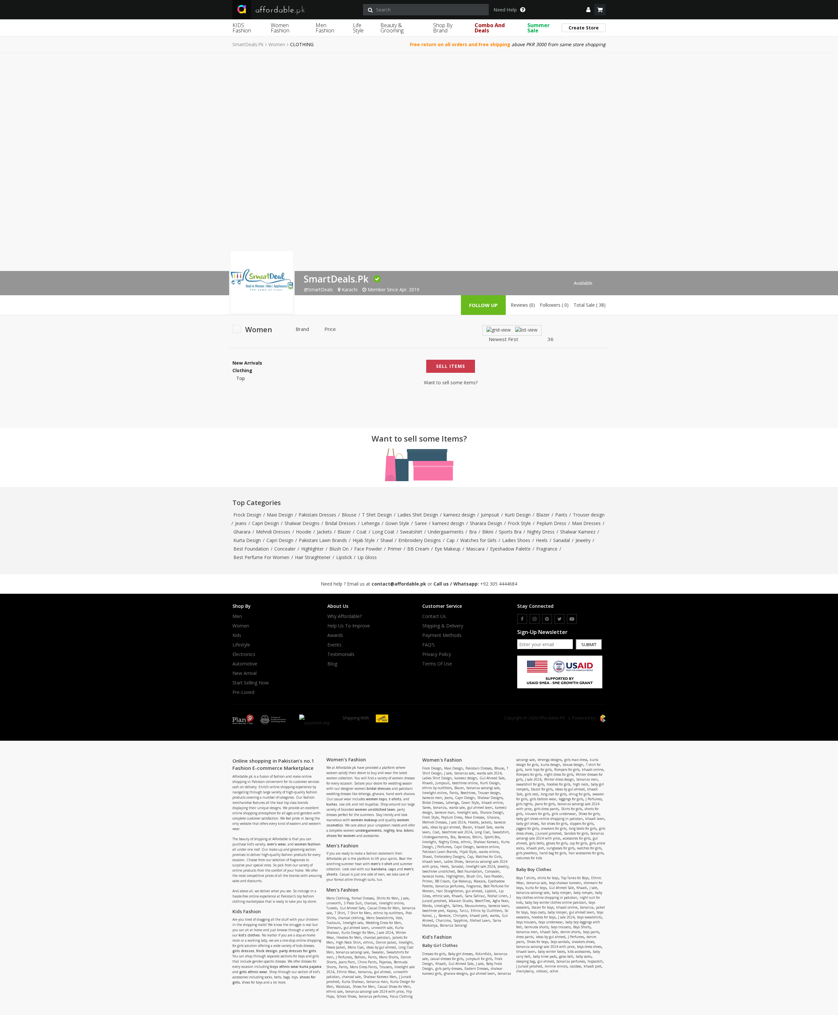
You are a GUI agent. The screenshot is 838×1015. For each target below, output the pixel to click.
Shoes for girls (588, 813)
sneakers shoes (583, 941)
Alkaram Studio (460, 900)
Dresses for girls (434, 954)
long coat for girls (553, 794)
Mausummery (475, 905)
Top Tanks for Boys (575, 878)
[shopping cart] (600, 9)
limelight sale (353, 922)
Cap (450, 540)
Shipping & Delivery (442, 626)
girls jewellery (526, 853)
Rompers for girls (566, 769)
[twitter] (559, 619)
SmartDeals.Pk (248, 44)
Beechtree (468, 792)
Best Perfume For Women (261, 557)
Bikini (487, 532)
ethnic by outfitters (388, 913)
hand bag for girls (552, 853)
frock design (266, 951)
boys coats (537, 912)
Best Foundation (251, 549)
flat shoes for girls (554, 823)
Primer (395, 549)
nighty (389, 830)
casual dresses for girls (446, 958)
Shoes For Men (364, 986)
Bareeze (464, 837)
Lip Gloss (367, 557)
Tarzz (464, 910)
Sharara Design (486, 523)
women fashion (307, 844)
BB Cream (418, 549)
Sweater (378, 952)
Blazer (543, 515)
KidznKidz (483, 954)
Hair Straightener (313, 557)
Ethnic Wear (346, 972)
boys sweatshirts (589, 917)
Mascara (475, 549)
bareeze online (487, 846)
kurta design (550, 764)
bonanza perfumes (373, 996)
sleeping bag (525, 961)
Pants (561, 515)
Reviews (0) (523, 305)
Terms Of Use (437, 664)
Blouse (349, 515)
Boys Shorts (582, 927)
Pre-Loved (243, 692)
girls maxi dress (575, 759)
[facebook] (522, 619)
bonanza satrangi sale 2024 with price (374, 991)
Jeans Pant (347, 962)
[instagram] (534, 619)
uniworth (333, 903)
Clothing (242, 370)
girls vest (531, 794)
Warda (427, 905)
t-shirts (395, 799)
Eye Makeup (448, 549)
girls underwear (564, 813)
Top (240, 378)
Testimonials (341, 654)
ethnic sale (334, 991)
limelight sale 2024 (480, 866)
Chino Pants (366, 962)
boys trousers (526, 922)
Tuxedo (331, 908)
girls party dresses (448, 968)
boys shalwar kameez (565, 882)
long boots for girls (582, 828)
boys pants (591, 932)
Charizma (443, 920)
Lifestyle (241, 645)
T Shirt (340, 913)
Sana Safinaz (475, 896)
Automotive (244, 664)
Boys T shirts (525, 878)
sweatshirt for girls (530, 784)
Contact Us (434, 616)
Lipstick (344, 557)
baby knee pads (544, 956)
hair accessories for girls (586, 853)
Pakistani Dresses (317, 515)
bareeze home (433, 876)
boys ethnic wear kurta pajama (295, 966)
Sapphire (460, 920)
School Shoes (346, 996)
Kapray (452, 910)
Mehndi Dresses (273, 532)
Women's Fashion (442, 760)
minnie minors (556, 966)
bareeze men (432, 797)
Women (276, 44)
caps (392, 869)
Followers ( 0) (554, 305)
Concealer (285, 549)
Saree (421, 523)
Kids (236, 635)
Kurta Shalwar (353, 981)
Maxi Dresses (586, 523)
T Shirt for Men (359, 913)
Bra (473, 532)
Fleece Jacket (335, 947)
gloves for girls (556, 843)
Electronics (243, 654)
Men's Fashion (342, 890)
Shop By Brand (442, 28)
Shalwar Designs (301, 523)
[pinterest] (547, 619)
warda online (489, 851)
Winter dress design (559, 779)
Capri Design (265, 523)
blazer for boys (543, 907)
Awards (335, 635)
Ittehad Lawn (480, 920)
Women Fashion (280, 28)
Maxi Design (280, 515)
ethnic (368, 942)
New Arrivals (247, 363)
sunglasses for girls (560, 848)
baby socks (584, 956)
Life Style (358, 28)
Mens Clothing (337, 898)
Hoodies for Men (349, 937)
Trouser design (589, 515)
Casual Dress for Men (383, 908)
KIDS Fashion (241, 28)
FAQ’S (428, 645)
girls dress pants (546, 809)
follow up (483, 305)
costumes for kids (529, 858)
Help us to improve (348, 626)
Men (237, 616)
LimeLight (441, 905)
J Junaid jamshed (548, 833)
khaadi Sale (483, 827)
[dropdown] (588, 9)
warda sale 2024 (489, 773)
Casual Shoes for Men (393, 986)
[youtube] (572, 619)
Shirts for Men (387, 898)
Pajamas (385, 962)
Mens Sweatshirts (379, 917)
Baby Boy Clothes (533, 869)
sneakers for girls (553, 828)
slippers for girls (581, 823)
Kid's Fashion (437, 937)
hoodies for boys (544, 917)
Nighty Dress (541, 532)
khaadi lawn (431, 861)
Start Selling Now (250, 682)
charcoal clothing (351, 917)
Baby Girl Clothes (440, 945)
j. (435, 915)
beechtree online (465, 783)
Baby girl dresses (460, 954)
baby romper (561, 892)
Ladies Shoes (516, 540)
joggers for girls (527, 828)
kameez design (459, 515)
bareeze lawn (498, 905)
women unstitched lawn (375, 809)
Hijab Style (364, 540)
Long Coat (383, 532)
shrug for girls (579, 794)
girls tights (524, 804)
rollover (541, 971)
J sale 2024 (385, 932)
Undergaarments (446, 532)
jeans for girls (545, 804)
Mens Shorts (388, 957)
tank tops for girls (538, 769)
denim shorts (570, 932)
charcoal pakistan (377, 937)
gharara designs (455, 973)
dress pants (524, 936)
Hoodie (303, 532)
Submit (588, 644)
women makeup (364, 820)
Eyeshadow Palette (510, 549)
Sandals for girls (576, 833)
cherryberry (525, 971)
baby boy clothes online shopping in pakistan (559, 895)
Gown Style (397, 523)
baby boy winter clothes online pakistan (555, 902)
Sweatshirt (411, 532)
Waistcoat (343, 986)
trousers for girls (537, 813)
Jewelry (583, 540)
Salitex (457, 905)
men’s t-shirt (381, 863)
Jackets (324, 532)
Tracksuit (333, 922)
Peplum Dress (551, 523)
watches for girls (589, 848)
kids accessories (579, 951)
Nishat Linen (497, 896)
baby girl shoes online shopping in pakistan (549, 818)
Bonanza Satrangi (453, 925)
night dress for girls (558, 774)
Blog (332, 664)
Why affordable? (344, 616)
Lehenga (370, 523)
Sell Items (450, 366)
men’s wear (276, 844)
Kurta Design (247, 540)
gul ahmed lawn (356, 927)
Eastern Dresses (476, 968)
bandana (378, 869)
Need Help (505, 10)
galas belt (566, 956)
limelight (405, 942)
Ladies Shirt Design (417, 515)
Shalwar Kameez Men (379, 976)
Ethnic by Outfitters (486, 910)
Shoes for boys (537, 941)
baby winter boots (551, 951)
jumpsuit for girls (479, 958)
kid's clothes (249, 935)
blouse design (573, 764)
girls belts (536, 843)
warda (494, 915)
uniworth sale (381, 927)
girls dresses (243, 951)
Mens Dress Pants (363, 967)
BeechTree (482, 900)
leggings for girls (571, 799)
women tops (376, 799)
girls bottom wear (543, 799)
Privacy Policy (436, 654)
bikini (408, 830)
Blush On (339, 549)
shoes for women (340, 835)
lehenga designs (549, 759)
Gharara (241, 532)
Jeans (240, 523)
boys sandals (560, 941)
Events (334, 645)
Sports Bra (510, 532)
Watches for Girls (478, 540)
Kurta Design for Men (357, 932)
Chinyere (460, 915)
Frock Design (247, 515)
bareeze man (444, 812)
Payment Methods (442, 635)
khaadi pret (478, 915)
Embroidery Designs (419, 540)
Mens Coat (356, 947)
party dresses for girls (297, 951)
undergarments (368, 830)
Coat (361, 532)
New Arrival (244, 673)
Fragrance (546, 549)
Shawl (386, 540)
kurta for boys (535, 887)
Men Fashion (325, 28)
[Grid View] (499, 329)
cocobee (575, 966)
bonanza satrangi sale (352, 952)
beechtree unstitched (438, 871)
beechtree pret (433, 910)
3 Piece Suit (353, 903)
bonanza (365, 972)
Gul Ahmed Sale (352, 908)
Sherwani (333, 927)
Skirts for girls (571, 809)
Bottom (360, 957)
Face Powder (368, 549)
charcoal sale (351, 976)
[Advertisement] (419, 102)
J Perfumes (344, 957)
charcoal (370, 903)
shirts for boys (547, 878)
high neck (580, 784)
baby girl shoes (527, 823)
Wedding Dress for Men (383, 922)
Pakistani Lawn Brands (323, 540)
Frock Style (519, 523)
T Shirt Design (377, 515)
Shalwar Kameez (577, 532)
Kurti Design (518, 515)
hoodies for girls (558, 784)
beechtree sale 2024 (457, 832)
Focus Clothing (401, 996)
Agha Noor (500, 900)
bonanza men (377, 981)
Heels (542, 540)
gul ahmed (382, 972)
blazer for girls (542, 789)
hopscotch (595, 961)
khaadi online (492, 802)
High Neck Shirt (348, 942)
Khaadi (427, 783)
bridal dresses (379, 788)
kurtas (331, 804)
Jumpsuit (490, 515)
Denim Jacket (386, 942)
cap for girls (578, 843)
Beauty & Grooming (392, 28)
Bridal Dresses (340, 523)
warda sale (457, 807)
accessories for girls (576, 838)
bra (399, 830)
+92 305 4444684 (498, 584)
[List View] (526, 329)
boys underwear (550, 922)
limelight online (391, 903)
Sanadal (561, 540)
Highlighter (312, 549)
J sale (405, 898)
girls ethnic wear (253, 972)
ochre (554, 971)
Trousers (385, 967)
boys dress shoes (589, 946)
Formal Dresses (363, 898)
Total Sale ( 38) (590, 305)
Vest (399, 917)
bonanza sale (464, 773)
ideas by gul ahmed (381, 947)
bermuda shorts (536, 927)
